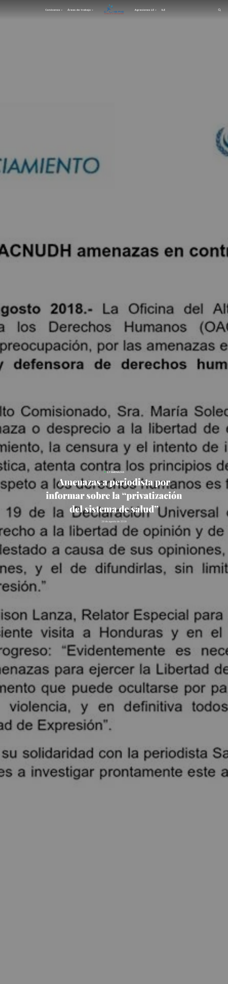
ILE (163, 9)
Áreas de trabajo (79, 9)
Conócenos (52, 9)
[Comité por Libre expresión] (114, 8)
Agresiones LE (144, 9)
